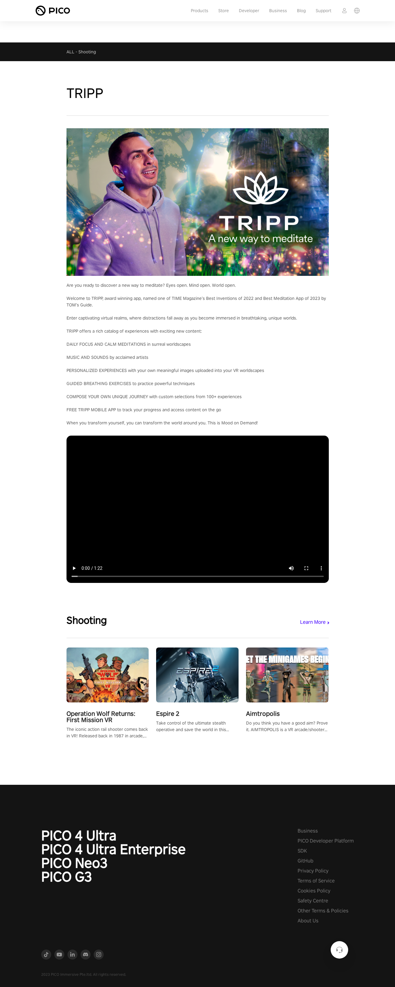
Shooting (87, 52)
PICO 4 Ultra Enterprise (113, 849)
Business (278, 10)
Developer (249, 10)
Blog (301, 10)
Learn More (313, 622)
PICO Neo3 (74, 863)
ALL (70, 52)
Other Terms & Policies (323, 910)
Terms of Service (316, 880)
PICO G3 (66, 876)
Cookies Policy (314, 890)
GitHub (306, 861)
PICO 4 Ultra (78, 835)
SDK (302, 851)
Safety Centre (313, 900)
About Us (308, 920)
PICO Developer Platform (326, 841)
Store (223, 10)
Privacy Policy (313, 870)
